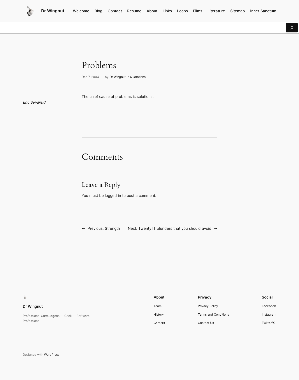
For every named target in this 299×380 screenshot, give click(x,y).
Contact (115, 11)
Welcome (81, 11)
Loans (182, 11)
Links (167, 11)
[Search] (292, 27)
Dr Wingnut (52, 10)
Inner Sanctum (263, 11)
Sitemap (237, 11)
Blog (98, 11)
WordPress (51, 354)
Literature (216, 11)
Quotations (138, 77)
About (152, 11)
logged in (113, 195)
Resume (134, 11)
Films (197, 11)
